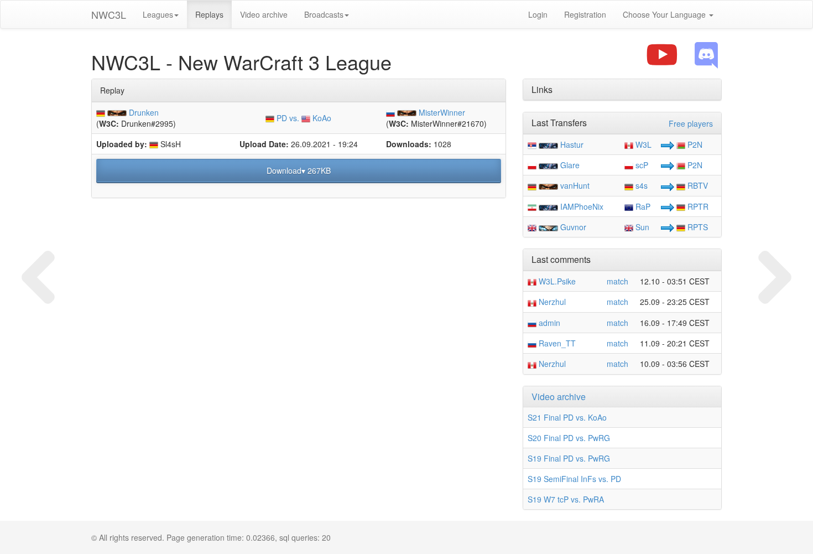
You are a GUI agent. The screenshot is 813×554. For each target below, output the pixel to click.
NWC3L (108, 14)
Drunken (144, 112)
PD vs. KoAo (302, 117)
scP (640, 164)
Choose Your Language (665, 14)
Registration (585, 14)
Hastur (571, 144)
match (617, 281)
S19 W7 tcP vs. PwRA (566, 499)
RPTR (696, 206)
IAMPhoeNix (581, 206)
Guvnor (573, 226)
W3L (642, 144)
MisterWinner (442, 112)
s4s (640, 185)
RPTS (696, 226)
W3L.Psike (556, 281)
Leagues (158, 14)
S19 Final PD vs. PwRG (569, 458)
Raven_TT (556, 343)
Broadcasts (323, 14)
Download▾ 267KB (299, 170)
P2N (693, 144)
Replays (209, 14)
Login (538, 14)
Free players (691, 123)
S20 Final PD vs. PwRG (569, 437)
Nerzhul (551, 301)
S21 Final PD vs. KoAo (567, 417)
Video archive (264, 14)
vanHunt (575, 185)
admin (548, 322)
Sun (641, 226)
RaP (641, 206)
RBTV (696, 185)
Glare (570, 164)
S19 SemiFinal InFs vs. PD (574, 478)
